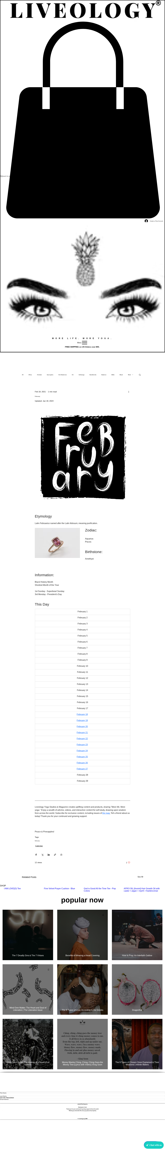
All (22, 374)
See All (140, 877)
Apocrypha (50, 374)
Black (121, 374)
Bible (113, 374)
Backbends (93, 374)
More (129, 374)
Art (72, 374)
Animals (39, 374)
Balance (103, 374)
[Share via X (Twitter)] (42, 854)
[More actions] (128, 391)
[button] (140, 375)
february (37, 840)
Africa (30, 374)
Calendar (39, 846)
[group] (82, 891)
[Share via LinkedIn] (48, 854)
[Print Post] (61, 854)
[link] (82, 120)
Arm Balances (62, 374)
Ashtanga (81, 374)
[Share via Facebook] (36, 854)
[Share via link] (55, 854)
